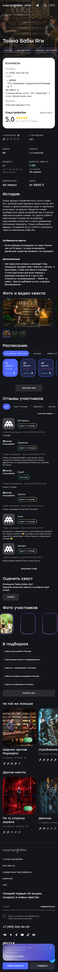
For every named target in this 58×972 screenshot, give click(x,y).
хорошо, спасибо (14, 956)
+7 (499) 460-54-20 (17, 73)
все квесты (9, 865)
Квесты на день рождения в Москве (22, 676)
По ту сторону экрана (14, 820)
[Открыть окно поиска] (45, 5)
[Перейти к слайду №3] (22, 334)
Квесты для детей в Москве (18, 651)
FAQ (5, 885)
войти (28, 5)
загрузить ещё (29, 568)
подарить (42, 965)
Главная (7, 15)
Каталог (17, 15)
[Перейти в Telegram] (37, 5)
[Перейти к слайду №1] (6, 334)
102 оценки (35, 172)
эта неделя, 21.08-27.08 (16, 353)
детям (8, 50)
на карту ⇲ (12, 89)
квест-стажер (21, 407)
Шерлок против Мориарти (15, 751)
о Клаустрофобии (13, 859)
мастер (51, 407)
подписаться (48, 906)
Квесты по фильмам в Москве (19, 684)
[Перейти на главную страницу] (12, 6)
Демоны (45, 818)
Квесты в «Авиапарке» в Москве (20, 668)
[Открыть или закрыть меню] (52, 5)
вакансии (8, 878)
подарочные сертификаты (17, 872)
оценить (11, 597)
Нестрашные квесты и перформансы (22, 660)
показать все (29, 693)
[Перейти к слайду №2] (14, 334)
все (6, 407)
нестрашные (23, 50)
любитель (38, 407)
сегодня (37, 353)
